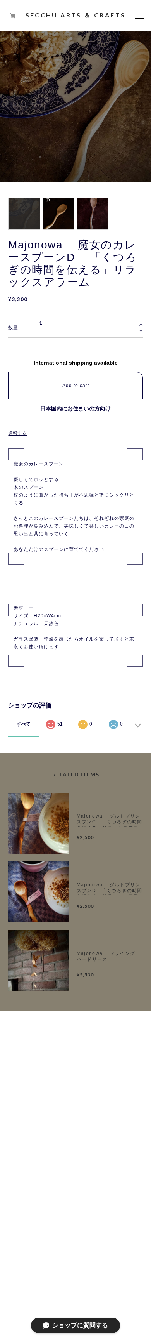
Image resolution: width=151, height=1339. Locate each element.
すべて (24, 724)
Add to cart (75, 385)
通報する (17, 433)
